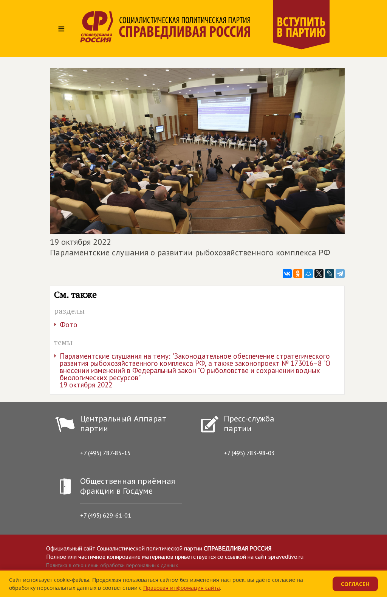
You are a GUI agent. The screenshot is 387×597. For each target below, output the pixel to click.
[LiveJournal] (329, 273)
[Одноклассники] (297, 273)
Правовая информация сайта (181, 587)
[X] (319, 273)
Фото (68, 324)
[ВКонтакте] (287, 273)
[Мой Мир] (308, 273)
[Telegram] (340, 273)
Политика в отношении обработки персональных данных (112, 565)
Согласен (355, 584)
